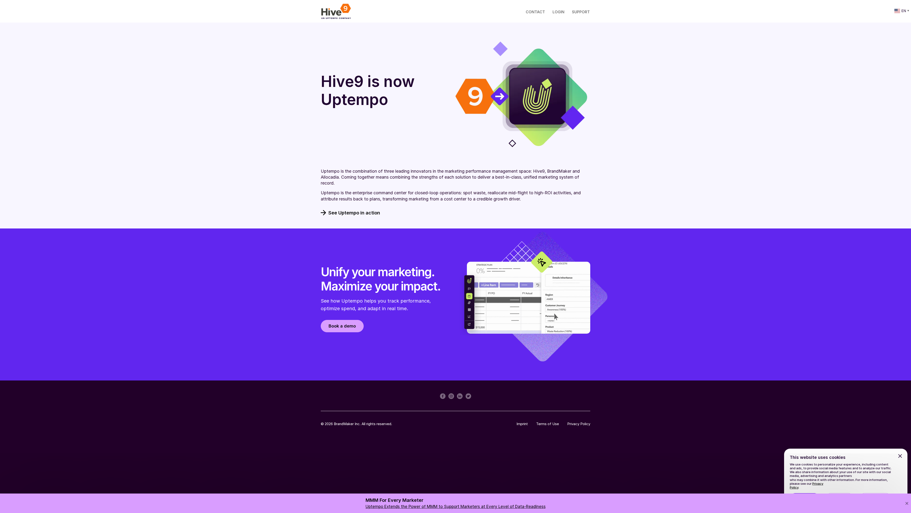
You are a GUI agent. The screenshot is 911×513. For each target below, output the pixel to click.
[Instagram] (451, 396)
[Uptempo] (336, 11)
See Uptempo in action (354, 212)
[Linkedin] (460, 396)
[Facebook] (443, 396)
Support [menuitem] (581, 12)
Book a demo (342, 325)
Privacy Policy (578, 424)
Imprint (522, 424)
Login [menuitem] (558, 12)
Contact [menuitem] (535, 12)
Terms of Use (547, 424)
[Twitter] (468, 396)
